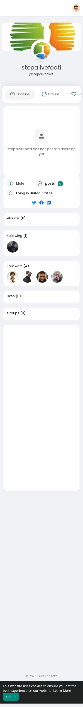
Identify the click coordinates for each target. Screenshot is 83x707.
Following (14, 236)
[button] (76, 8)
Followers (15, 266)
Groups (13, 313)
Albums (13, 218)
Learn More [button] (62, 690)
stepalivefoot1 (42, 68)
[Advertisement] (41, 366)
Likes (11, 296)
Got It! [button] (11, 697)
